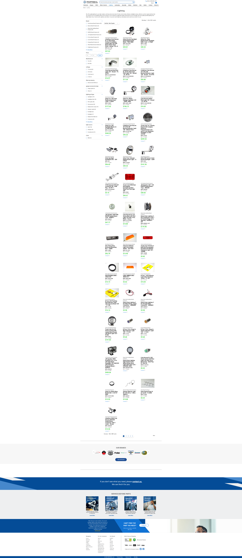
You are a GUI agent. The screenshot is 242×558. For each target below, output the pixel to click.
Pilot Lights (91, 101)
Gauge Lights (91, 88)
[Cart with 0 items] (155, 3)
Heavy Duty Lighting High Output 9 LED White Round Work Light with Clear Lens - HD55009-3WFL (129, 363)
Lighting (111, 5)
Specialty (124, 5)
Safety (129, 5)
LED (90, 127)
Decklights (90, 114)
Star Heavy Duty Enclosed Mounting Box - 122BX (110, 247)
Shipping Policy (101, 544)
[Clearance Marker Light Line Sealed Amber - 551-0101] (130, 238)
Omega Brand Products (93, 42)
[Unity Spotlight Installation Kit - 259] (112, 150)
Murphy (111, 542)
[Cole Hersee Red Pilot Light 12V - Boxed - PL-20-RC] (112, 62)
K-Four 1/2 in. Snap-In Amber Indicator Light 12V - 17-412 (147, 331)
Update (100, 55)
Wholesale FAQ (101, 548)
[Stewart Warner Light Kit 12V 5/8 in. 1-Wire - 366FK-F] (130, 383)
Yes (89, 61)
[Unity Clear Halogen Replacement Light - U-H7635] (130, 150)
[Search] (133, 2)
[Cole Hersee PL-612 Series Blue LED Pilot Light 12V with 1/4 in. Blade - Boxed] (130, 206)
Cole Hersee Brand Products (95, 23)
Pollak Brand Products (93, 47)
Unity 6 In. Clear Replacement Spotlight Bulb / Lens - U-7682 (147, 41)
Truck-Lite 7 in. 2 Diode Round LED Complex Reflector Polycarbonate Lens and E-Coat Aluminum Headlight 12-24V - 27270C (147, 130)
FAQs (99, 542)
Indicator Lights (92, 109)
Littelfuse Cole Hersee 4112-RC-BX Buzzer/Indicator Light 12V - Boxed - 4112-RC (147, 72)
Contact (150, 5)
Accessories (91, 104)
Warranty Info (101, 546)
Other (90, 91)
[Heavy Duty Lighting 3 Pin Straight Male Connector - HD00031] (147, 293)
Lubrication (117, 5)
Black (89, 137)
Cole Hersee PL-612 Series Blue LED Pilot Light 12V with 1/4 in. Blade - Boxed (129, 217)
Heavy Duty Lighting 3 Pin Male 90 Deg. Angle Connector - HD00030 (130, 304)
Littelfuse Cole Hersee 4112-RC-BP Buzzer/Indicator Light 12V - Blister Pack (129, 128)
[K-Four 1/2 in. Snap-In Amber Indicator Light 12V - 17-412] (147, 321)
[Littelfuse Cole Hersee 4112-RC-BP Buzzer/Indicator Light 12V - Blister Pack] (130, 117)
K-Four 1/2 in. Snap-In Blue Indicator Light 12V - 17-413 (129, 331)
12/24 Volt (91, 74)
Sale (140, 5)
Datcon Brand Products (93, 25)
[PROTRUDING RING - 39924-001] (112, 267)
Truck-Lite (112, 548)
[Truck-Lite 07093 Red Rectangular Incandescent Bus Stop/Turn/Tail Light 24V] (130, 177)
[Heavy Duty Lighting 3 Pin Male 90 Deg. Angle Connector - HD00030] (130, 293)
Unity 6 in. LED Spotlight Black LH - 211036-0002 (111, 127)
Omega (111, 541)
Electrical (86, 5)
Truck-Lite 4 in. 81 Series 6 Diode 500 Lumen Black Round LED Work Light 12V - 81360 (111, 332)
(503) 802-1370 (153, 1)
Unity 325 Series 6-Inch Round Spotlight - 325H (148, 158)
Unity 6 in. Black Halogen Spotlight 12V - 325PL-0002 (129, 100)
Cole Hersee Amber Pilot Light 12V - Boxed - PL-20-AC (147, 100)
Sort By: (106, 23)
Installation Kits (92, 99)
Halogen (90, 129)
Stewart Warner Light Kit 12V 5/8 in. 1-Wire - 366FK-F (129, 393)
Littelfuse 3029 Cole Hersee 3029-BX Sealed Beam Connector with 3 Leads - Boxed (111, 421)
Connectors (91, 119)
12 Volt (90, 69)
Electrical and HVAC (92, 82)
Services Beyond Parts (121, 494)
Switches (135, 5)
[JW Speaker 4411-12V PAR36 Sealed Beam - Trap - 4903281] (147, 177)
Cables (145, 5)
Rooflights (90, 111)
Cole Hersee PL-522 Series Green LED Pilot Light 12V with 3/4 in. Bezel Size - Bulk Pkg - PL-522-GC (147, 360)
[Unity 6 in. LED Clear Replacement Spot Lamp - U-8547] (112, 90)
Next (154, 435)
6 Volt (90, 76)
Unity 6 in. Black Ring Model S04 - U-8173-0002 (111, 393)
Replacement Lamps (93, 106)
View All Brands (121, 459)
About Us (156, 5)
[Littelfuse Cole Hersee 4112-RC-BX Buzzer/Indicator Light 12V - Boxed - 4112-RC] (147, 62)
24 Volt (90, 71)
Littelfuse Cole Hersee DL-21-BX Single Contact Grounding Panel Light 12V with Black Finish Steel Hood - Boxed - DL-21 (111, 43)
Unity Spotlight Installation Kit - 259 (111, 158)
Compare (107, 53)
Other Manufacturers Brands (94, 44)
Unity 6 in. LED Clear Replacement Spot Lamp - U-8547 (111, 100)
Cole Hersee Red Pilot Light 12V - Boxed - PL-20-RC (112, 72)
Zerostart (112, 545)
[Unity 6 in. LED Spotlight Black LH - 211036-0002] (112, 117)
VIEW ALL (112, 549)
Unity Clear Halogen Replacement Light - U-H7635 (130, 159)
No (89, 63)
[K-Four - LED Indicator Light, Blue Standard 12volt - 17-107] (147, 267)
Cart (99, 539)
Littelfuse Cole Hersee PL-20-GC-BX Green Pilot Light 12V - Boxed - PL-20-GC (130, 72)
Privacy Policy (120, 557)
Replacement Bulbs (92, 116)
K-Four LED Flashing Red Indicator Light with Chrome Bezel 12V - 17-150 (112, 303)
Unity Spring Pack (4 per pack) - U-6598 (147, 392)
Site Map (136, 557)
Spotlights (91, 96)
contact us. (137, 481)
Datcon (111, 546)
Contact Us (143, 525)
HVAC (96, 5)
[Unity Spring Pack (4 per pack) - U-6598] (147, 383)
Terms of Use (128, 557)
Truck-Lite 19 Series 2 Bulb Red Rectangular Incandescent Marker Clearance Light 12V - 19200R (147, 248)
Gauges (91, 5)
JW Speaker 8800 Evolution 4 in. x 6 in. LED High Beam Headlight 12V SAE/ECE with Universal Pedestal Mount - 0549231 (112, 363)
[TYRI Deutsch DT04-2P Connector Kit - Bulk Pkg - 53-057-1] (112, 177)
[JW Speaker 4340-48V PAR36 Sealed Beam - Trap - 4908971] (112, 206)
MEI (110, 539)
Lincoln (111, 544)
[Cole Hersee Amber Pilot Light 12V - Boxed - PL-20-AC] (147, 90)
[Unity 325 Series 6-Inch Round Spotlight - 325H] (147, 150)
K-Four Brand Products (93, 37)
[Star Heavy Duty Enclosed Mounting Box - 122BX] (112, 238)
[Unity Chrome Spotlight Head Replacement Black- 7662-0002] (130, 31)
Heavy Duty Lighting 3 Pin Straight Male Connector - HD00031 (147, 304)
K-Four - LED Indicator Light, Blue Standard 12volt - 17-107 (147, 277)
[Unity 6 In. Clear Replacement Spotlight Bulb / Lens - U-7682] (147, 31)
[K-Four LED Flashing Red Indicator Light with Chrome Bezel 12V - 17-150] (112, 293)
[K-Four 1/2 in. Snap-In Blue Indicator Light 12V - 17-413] (130, 321)
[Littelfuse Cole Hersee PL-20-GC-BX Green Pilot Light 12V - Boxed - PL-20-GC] (130, 62)
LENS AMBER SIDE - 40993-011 (129, 276)
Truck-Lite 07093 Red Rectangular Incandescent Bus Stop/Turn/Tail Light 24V (129, 187)
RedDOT (111, 538)
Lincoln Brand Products (93, 39)
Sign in (152, 3)
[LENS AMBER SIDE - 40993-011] (130, 267)
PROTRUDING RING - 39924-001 (111, 276)
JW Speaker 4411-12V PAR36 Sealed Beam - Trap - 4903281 (147, 186)
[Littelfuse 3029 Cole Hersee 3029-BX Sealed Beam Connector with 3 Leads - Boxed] (112, 410)
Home (87, 538)
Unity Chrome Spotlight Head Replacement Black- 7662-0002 (130, 41)
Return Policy (100, 545)
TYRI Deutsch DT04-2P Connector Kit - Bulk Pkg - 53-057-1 (112, 186)
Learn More (92, 515)
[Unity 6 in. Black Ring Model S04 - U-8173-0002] (112, 383)
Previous (94, 452)
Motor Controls (103, 5)
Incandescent (91, 132)
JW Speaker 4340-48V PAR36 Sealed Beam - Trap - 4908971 (111, 216)
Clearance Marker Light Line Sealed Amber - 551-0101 (128, 247)
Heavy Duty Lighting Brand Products (93, 29)
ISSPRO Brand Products (93, 32)
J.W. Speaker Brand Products (94, 34)
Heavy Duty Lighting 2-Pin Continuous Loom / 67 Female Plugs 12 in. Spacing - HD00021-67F (147, 219)
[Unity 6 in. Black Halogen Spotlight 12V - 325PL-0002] (130, 90)
